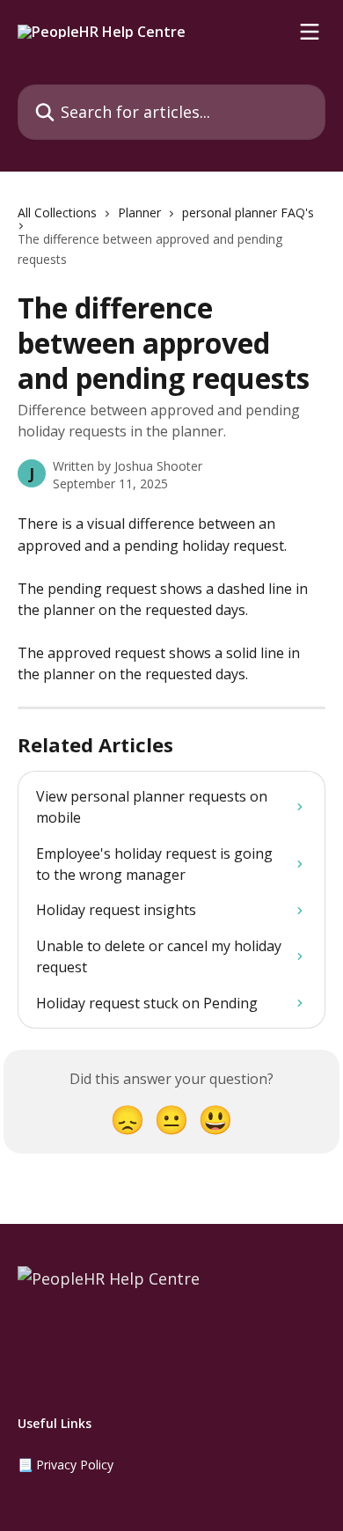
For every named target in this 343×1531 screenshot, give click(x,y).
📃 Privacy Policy (65, 1464)
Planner (139, 212)
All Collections (57, 212)
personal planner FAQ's (248, 212)
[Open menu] (309, 31)
